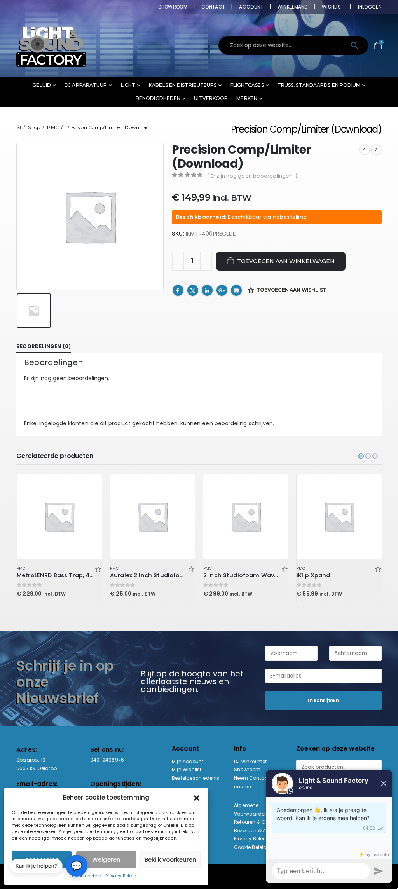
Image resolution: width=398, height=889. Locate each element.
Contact (213, 6)
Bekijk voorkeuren (170, 860)
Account (251, 6)
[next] (376, 149)
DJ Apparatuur (86, 85)
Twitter (193, 290)
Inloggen (370, 6)
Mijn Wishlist (187, 769)
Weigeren (106, 860)
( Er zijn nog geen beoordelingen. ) (252, 176)
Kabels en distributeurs (182, 85)
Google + (222, 290)
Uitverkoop (211, 98)
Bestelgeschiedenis (196, 778)
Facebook (178, 290)
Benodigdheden (158, 98)
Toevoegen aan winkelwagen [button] (89, 487)
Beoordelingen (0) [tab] (43, 346)
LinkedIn (207, 290)
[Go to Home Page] (18, 127)
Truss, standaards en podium (319, 85)
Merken (246, 98)
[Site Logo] (51, 45)
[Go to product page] (59, 516)
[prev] (364, 149)
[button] (197, 798)
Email (236, 290)
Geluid (41, 85)
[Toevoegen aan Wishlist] (98, 568)
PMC (21, 568)
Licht (128, 85)
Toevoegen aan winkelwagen (286, 261)
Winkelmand (293, 6)
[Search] (355, 45)
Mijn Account (187, 761)
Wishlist (333, 6)
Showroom (172, 6)
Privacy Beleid (120, 876)
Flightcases (247, 85)
